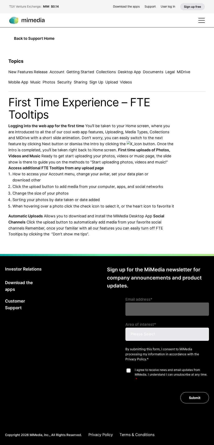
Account (57, 72)
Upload (111, 82)
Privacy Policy (135, 359)
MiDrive (183, 72)
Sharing (80, 82)
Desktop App (129, 72)
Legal (170, 72)
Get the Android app (84, 270)
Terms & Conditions (137, 434)
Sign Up (96, 82)
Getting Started (80, 72)
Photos (49, 82)
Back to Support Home (34, 38)
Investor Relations (23, 269)
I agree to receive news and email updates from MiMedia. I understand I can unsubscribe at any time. (171, 372)
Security (64, 82)
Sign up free (192, 6)
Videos (126, 82)
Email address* (138, 299)
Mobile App (18, 82)
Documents (153, 72)
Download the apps (126, 6)
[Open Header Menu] (201, 20)
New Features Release (27, 72)
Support (150, 6)
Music (35, 82)
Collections (106, 72)
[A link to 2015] (134, 144)
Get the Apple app (84, 284)
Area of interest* (140, 324)
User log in (168, 6)
